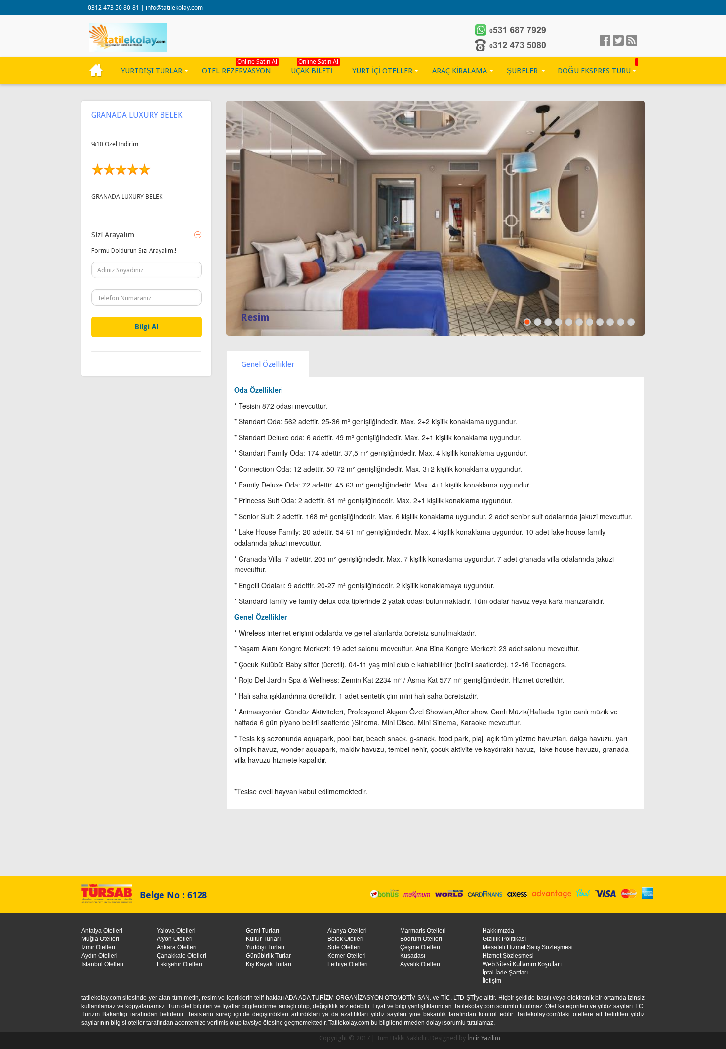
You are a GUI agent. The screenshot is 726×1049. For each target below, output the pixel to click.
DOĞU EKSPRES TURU (594, 70)
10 (620, 322)
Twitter (618, 40)
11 (631, 322)
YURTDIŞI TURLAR (151, 70)
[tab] (268, 363)
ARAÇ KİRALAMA (459, 70)
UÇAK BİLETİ (311, 70)
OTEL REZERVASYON (236, 70)
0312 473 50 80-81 (114, 7)
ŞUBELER (522, 70)
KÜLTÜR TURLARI (96, 70)
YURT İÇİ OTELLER (382, 70)
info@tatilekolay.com (174, 7)
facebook (605, 40)
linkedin (631, 40)
